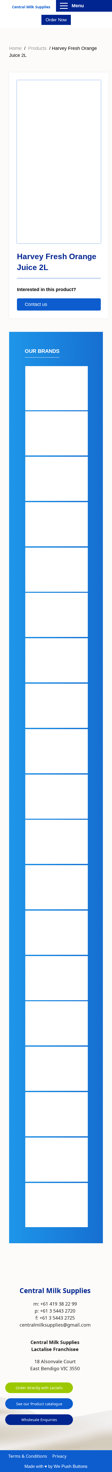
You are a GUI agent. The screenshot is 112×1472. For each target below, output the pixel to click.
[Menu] (64, 6)
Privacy (59, 1456)
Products (37, 48)
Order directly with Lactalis (39, 1388)
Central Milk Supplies (31, 6)
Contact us (36, 304)
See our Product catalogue (39, 1403)
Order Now (56, 19)
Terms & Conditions (27, 1456)
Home (15, 48)
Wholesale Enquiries (39, 1419)
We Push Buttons (71, 1466)
